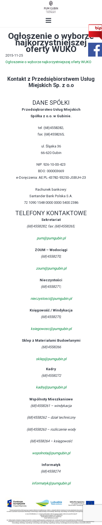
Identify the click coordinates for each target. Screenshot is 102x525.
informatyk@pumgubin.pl (51, 483)
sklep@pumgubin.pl (51, 359)
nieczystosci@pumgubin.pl (51, 299)
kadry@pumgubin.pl (51, 387)
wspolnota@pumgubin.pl (51, 453)
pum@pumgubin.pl (51, 238)
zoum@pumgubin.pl (51, 268)
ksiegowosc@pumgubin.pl (51, 329)
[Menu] (48, 20)
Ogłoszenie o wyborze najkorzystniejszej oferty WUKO (48, 62)
